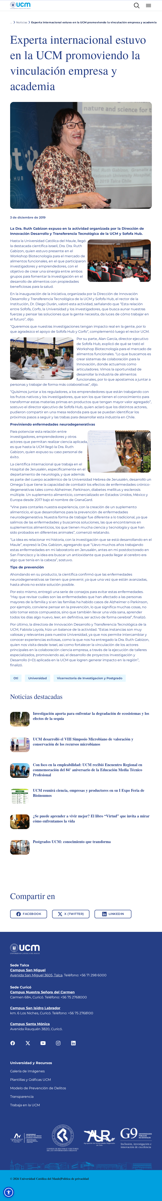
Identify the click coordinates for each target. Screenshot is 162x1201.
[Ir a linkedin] (73, 1043)
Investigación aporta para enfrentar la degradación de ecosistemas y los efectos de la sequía (91, 716)
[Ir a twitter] (27, 1043)
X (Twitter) (74, 914)
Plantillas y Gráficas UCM (30, 1080)
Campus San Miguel (28, 970)
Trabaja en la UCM (25, 1105)
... (11, 22)
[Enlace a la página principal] (20, 5)
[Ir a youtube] (43, 1043)
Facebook (32, 914)
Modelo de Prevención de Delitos (38, 1088)
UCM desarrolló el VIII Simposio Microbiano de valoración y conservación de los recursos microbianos (83, 741)
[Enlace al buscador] (136, 5)
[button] (81, 724)
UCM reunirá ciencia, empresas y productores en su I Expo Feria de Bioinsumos (88, 793)
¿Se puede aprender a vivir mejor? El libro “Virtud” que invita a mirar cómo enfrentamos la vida (91, 818)
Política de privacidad (75, 1178)
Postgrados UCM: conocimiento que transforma (72, 841)
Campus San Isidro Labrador (35, 1008)
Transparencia (22, 1097)
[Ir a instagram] (58, 1043)
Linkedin (116, 914)
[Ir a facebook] (12, 1043)
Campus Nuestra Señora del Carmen (42, 992)
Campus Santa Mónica (30, 1024)
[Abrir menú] (148, 5)
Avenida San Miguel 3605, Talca (36, 975)
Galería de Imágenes (27, 1071)
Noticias (21, 22)
